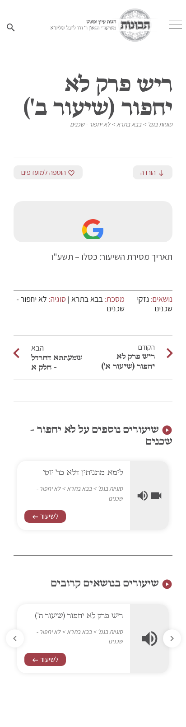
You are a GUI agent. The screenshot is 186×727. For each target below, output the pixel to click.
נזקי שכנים (154, 304)
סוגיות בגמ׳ (159, 124)
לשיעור (45, 516)
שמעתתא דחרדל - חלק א (56, 362)
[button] (15, 638)
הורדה (152, 172)
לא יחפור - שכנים (90, 124)
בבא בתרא (128, 124)
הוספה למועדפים (48, 172)
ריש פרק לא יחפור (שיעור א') (128, 361)
